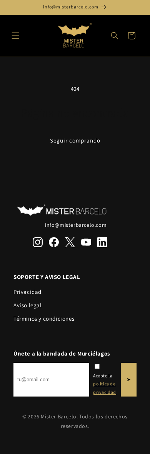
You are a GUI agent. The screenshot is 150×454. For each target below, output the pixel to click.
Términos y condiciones (43, 318)
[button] (15, 35)
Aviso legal (27, 305)
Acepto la (104, 384)
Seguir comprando (75, 140)
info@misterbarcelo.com (76, 225)
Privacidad (27, 291)
